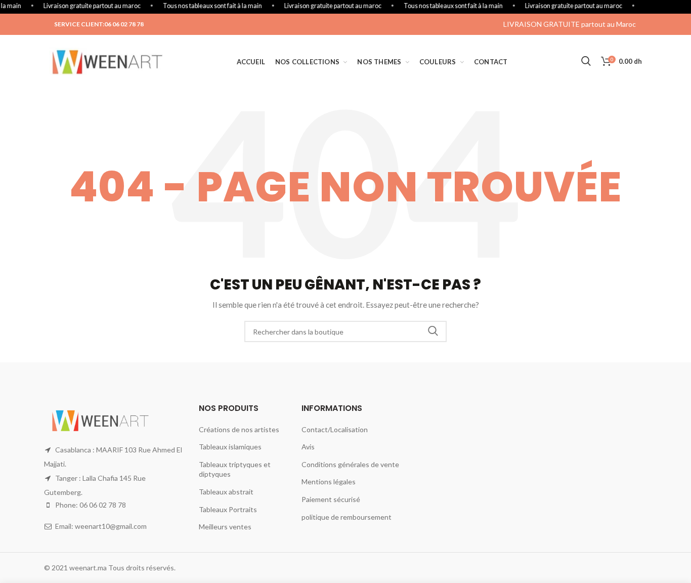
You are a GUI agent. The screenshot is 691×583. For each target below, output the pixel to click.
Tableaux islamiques (230, 446)
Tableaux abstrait (226, 491)
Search (433, 331)
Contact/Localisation (334, 429)
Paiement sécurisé (330, 499)
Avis (308, 446)
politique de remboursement (346, 517)
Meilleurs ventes (225, 526)
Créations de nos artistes (239, 429)
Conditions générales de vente (350, 464)
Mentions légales (328, 481)
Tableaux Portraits (228, 509)
